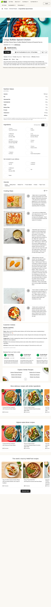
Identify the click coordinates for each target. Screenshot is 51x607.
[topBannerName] (25, 14)
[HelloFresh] (4, 2)
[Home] (2, 9)
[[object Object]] (42, 52)
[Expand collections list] (25, 379)
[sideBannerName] (25, 77)
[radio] (4, 44)
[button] (25, 125)
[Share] (46, 52)
